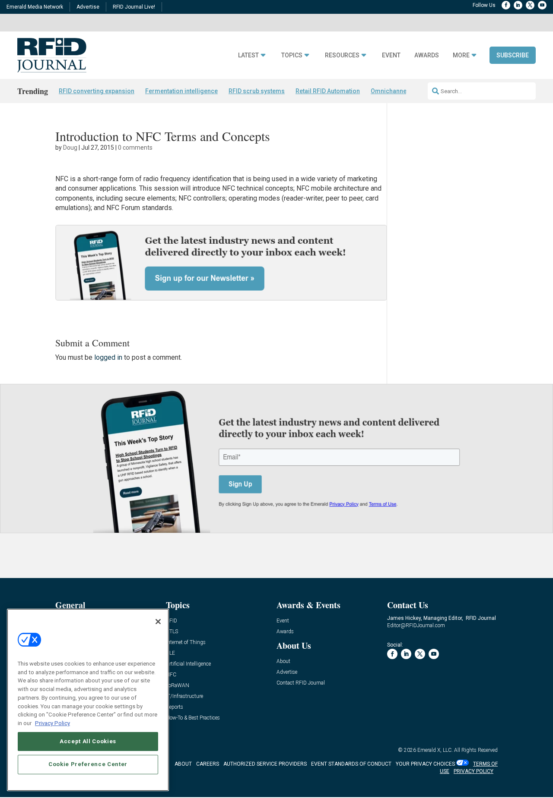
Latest (248, 55)
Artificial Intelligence (188, 664)
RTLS (172, 632)
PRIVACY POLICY (473, 771)
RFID (171, 621)
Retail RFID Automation (328, 91)
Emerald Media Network (34, 6)
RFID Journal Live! (134, 6)
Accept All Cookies (88, 741)
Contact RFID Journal (300, 683)
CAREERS (207, 764)
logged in (108, 357)
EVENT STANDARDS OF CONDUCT (351, 764)
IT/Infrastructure (184, 696)
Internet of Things (186, 642)
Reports (174, 707)
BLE (170, 653)
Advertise (87, 6)
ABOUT (183, 764)
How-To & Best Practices (193, 718)
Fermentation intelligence (181, 91)
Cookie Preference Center (87, 764)
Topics (291, 55)
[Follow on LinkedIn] (518, 5)
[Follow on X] (530, 5)
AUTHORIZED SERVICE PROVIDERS (265, 764)
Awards (426, 55)
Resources (342, 55)
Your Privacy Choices (425, 764)
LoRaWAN (177, 685)
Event (391, 55)
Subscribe (512, 55)
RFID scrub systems (257, 91)
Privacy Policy (52, 722)
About (283, 661)
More (461, 55)
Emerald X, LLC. (435, 750)
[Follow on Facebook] (506, 5)
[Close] (158, 621)
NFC (171, 675)
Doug (70, 147)
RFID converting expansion (96, 91)
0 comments (135, 147)
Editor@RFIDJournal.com (416, 625)
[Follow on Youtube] (542, 5)
